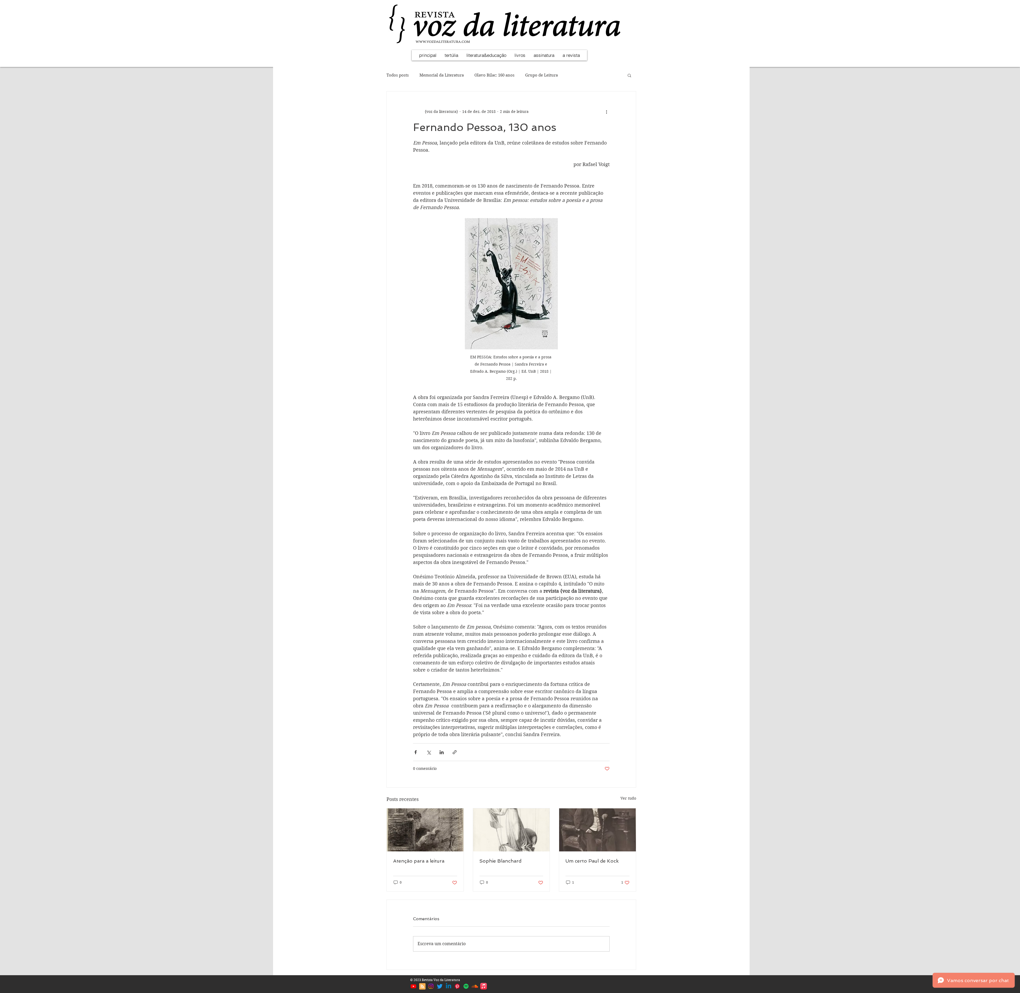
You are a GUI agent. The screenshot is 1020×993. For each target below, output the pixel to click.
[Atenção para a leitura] (425, 829)
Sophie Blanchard (500, 861)
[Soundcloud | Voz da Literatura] (474, 986)
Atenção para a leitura (418, 861)
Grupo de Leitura (541, 75)
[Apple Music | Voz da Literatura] (483, 986)
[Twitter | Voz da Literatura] (439, 986)
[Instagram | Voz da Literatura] (431, 986)
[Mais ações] (606, 111)
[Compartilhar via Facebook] (415, 752)
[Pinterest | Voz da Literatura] (457, 986)
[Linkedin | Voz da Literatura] (448, 986)
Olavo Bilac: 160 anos (494, 75)
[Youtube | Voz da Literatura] (413, 986)
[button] (629, 75)
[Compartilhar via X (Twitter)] (428, 752)
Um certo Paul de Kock (592, 861)
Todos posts (397, 75)
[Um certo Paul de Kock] (597, 829)
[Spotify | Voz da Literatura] (466, 986)
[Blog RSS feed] (422, 986)
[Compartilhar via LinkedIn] (441, 752)
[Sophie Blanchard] (511, 829)
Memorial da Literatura (441, 75)
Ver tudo (628, 798)
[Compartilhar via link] (454, 752)
